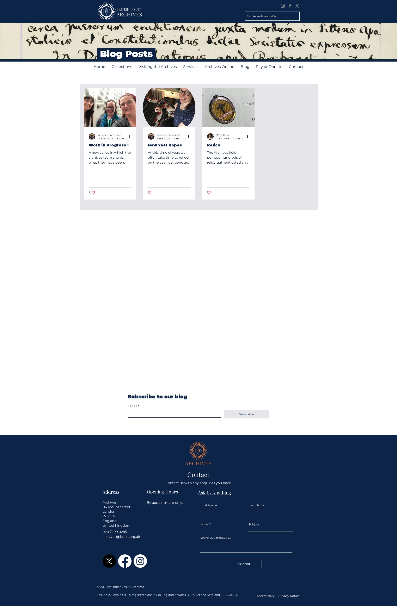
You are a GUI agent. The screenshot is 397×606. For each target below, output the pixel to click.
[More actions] (130, 136)
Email (133, 406)
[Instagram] (282, 5)
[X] (297, 5)
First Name (209, 505)
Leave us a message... (215, 537)
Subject (253, 524)
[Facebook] (290, 5)
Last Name (256, 505)
